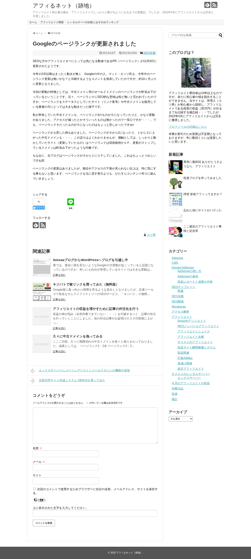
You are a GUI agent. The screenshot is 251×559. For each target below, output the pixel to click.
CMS (175, 262)
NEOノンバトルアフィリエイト (198, 326)
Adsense (177, 258)
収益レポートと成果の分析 (195, 281)
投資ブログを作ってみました (202, 178)
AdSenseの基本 (188, 276)
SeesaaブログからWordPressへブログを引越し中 (90, 260)
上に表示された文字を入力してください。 (61, 507)
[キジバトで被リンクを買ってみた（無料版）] (42, 292)
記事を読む (59, 275)
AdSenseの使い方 (189, 271)
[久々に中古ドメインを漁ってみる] (42, 344)
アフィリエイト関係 (52, 22)
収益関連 (183, 352)
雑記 (175, 399)
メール (39, 461)
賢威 (180, 290)
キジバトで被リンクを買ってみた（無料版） (86, 284)
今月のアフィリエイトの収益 (191, 383)
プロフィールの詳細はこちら (188, 126)
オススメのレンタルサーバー (191, 374)
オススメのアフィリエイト (195, 342)
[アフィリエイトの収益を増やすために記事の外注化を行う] (42, 316)
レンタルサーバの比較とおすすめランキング (93, 22)
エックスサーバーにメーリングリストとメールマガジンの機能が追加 (84, 370)
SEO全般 (150, 53)
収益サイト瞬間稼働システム (197, 347)
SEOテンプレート (184, 287)
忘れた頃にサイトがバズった (202, 210)
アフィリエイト (182, 317)
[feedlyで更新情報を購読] (207, 5)
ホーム (33, 22)
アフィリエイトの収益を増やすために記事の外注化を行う (96, 309)
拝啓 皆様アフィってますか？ (202, 194)
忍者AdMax (185, 358)
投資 (175, 393)
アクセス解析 (180, 311)
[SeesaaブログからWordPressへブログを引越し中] (42, 267)
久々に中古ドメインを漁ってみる (78, 336)
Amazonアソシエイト (192, 320)
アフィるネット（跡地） (64, 6)
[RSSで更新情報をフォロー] (214, 5)
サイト (37, 475)
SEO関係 (178, 301)
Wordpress (179, 306)
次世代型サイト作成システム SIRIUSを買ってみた (72, 380)
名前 (37, 448)
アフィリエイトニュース (194, 331)
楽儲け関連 (185, 363)
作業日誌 (177, 388)
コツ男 (151, 234)
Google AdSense (183, 267)
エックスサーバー (189, 377)
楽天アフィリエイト (191, 368)
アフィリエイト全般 (191, 336)
